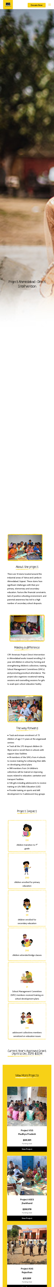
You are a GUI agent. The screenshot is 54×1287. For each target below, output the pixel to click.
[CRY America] (8, 4)
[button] (47, 4)
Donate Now (36, 5)
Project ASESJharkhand (27, 1201)
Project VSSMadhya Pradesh (27, 1132)
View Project (27, 1149)
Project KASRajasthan (27, 1270)
